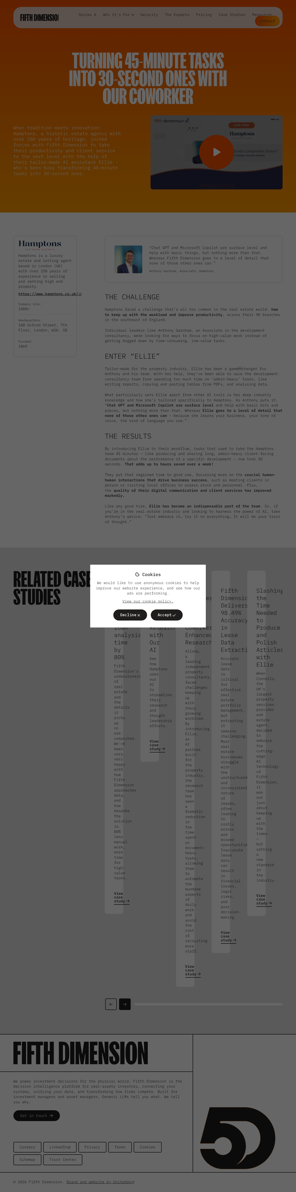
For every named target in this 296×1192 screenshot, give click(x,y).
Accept (165, 615)
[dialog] (148, 595)
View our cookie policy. (148, 601)
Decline (128, 615)
